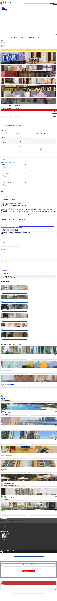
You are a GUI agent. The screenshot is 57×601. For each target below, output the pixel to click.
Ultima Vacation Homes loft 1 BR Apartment (6, 370)
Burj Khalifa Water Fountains (45, 226)
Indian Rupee (54, 18)
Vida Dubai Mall (3, 398)
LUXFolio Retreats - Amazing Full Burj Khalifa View (7, 426)
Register (55, 0)
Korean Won (54, 20)
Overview (3, 116)
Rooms (7, 116)
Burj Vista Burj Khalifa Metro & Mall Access (6, 455)
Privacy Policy (3, 526)
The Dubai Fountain (38, 226)
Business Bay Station (5, 270)
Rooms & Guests (3, 45)
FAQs (21, 116)
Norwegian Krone (54, 23)
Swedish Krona (54, 25)
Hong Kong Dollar (54, 15)
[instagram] (2, 552)
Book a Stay (54, 113)
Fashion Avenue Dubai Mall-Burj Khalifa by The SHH (7, 483)
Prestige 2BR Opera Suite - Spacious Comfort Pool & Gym (7, 309)
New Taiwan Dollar (54, 30)
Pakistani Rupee (54, 33)
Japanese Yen (54, 19)
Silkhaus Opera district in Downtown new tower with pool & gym (9, 441)
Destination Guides (4, 541)
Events (3, 542)
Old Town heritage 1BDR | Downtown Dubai (6, 337)
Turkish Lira (55, 28)
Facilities (11, 116)
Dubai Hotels (3, 8)
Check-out (2, 42)
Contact (37, 37)
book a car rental (6, 277)
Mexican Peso (54, 21)
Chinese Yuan (54, 12)
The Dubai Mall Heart (4, 9)
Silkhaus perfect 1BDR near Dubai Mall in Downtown (7, 412)
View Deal (15, 293)
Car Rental (25, 37)
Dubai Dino (50, 226)
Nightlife (3, 544)
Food (2, 543)
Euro (55, 5)
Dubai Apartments (4, 537)
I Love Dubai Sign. (27, 226)
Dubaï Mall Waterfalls (33, 226)
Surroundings (16, 116)
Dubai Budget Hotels (4, 534)
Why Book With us (4, 528)
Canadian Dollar (54, 10)
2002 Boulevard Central (3, 290)
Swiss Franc (55, 11)
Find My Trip (49, 0)
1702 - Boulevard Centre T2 (4, 469)
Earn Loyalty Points (4, 529)
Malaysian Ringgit (53, 22)
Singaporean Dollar (53, 26)
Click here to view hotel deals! (28, 571)
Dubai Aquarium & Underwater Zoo (10, 227)
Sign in (52, 0)
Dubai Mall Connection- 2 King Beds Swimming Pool (7, 384)
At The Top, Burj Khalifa (19, 227)
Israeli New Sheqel (54, 17)
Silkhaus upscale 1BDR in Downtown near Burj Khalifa (7, 497)
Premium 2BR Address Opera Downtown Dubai (6, 318)
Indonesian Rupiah (53, 16)
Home (11, 37)
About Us (3, 525)
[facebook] (0, 552)
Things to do (3, 546)
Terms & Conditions (4, 527)
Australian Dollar (54, 8)
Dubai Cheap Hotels (4, 536)
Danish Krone (54, 14)
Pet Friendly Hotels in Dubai (5, 533)
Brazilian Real (54, 9)
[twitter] (1, 552)
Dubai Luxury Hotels (4, 535)
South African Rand (54, 32)
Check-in (2, 40)
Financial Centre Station (5, 273)
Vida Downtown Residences (4, 356)
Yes (55, 589)
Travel (2, 547)
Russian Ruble (54, 24)
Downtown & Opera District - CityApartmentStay (7, 511)
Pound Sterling (54, 6)
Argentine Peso (54, 7)
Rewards (32, 37)
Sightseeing (3, 545)
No (1, 589)
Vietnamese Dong (54, 31)
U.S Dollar (55, 4)
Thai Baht (55, 27)
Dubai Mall (4, 227)
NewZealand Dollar (54, 13)
